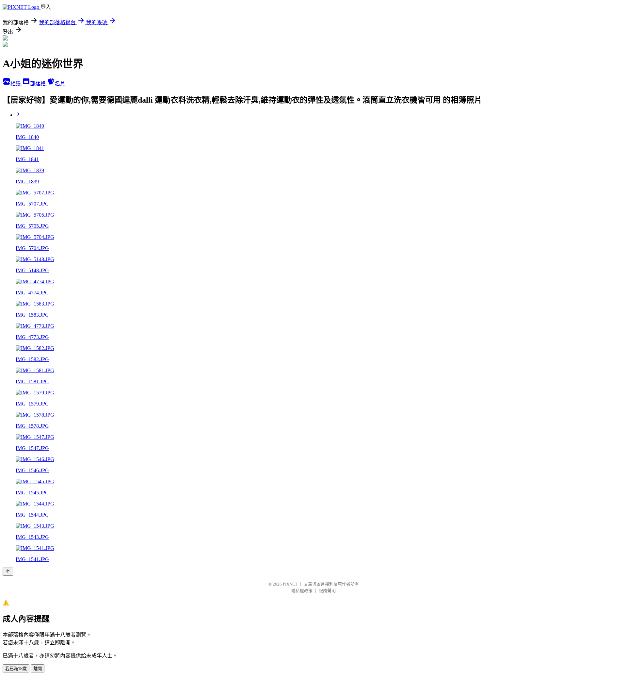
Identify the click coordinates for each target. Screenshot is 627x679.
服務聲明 (327, 590)
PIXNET (290, 584)
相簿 (16, 83)
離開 (37, 668)
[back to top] (8, 572)
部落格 (38, 83)
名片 (60, 83)
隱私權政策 (302, 590)
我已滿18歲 (16, 668)
